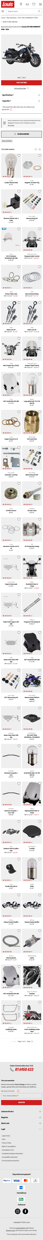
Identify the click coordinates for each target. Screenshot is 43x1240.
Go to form (11, 125)
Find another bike (20, 88)
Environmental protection (10, 1161)
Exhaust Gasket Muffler (11, 922)
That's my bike (21, 83)
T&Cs (3, 1139)
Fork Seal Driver (32, 439)
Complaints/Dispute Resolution (12, 1153)
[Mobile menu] (2, 11)
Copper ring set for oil (11, 439)
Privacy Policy (6, 1143)
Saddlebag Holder (11, 1029)
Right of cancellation (9, 1146)
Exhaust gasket (11, 958)
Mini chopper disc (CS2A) (11, 365)
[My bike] (27, 4)
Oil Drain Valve (31, 510)
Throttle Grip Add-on (11, 886)
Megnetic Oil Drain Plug (32, 182)
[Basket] (40, 4)
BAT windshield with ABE (11, 401)
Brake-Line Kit (11, 330)
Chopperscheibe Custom (32, 256)
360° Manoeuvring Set (11, 697)
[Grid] (35, 149)
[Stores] (21, 4)
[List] (39, 149)
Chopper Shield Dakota (32, 365)
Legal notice (6, 1136)
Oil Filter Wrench (11, 510)
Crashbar (32, 993)
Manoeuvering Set (32, 218)
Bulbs (32, 886)
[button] (39, 11)
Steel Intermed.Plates (32, 294)
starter (32, 958)
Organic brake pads (11, 584)
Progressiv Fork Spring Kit (32, 622)
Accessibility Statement (10, 1157)
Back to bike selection (10, 22)
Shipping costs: (10, 1230)
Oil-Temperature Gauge (32, 546)
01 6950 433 (24, 1069)
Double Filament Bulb (11, 182)
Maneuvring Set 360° (31, 475)
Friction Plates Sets (11, 294)
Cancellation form (8, 1150)
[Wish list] (33, 4)
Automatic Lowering (11, 475)
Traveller (32, 848)
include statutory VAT (22, 1228)
